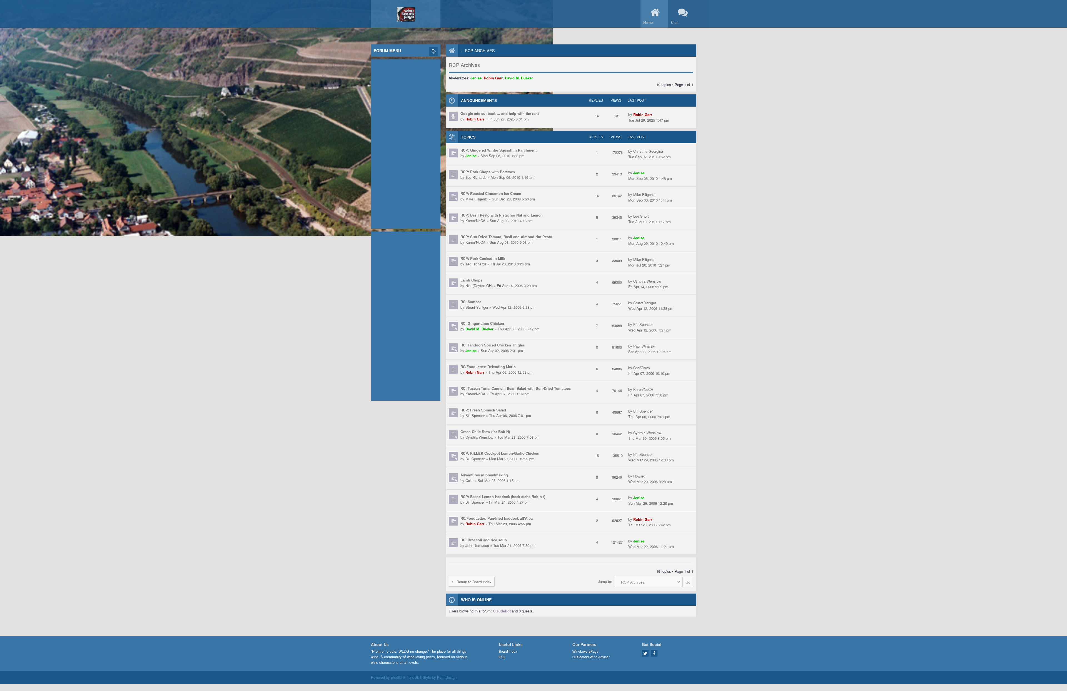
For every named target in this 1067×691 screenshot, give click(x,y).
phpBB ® (398, 677)
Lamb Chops (471, 280)
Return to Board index (474, 581)
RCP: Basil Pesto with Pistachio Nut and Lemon (501, 215)
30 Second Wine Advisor (591, 656)
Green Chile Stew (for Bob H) (485, 431)
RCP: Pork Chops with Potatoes (487, 171)
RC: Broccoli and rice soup (483, 539)
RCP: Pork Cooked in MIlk (482, 258)
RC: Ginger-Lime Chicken (482, 323)
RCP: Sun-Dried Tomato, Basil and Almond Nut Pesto (506, 236)
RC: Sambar (470, 301)
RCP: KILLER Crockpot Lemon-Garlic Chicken (499, 453)
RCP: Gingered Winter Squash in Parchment (498, 150)
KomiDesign (447, 677)
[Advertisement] (406, 142)
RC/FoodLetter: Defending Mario (488, 366)
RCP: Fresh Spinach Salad (483, 410)
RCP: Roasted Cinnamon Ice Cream (490, 193)
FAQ (502, 656)
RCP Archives (480, 50)
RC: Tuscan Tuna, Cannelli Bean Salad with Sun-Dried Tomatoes (515, 388)
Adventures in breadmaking (484, 475)
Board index (508, 651)
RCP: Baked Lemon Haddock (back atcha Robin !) (502, 496)
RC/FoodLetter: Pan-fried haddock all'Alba (496, 518)
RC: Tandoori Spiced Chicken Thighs (492, 345)
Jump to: (605, 581)
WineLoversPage (585, 651)
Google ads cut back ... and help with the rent (499, 113)
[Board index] (449, 50)
